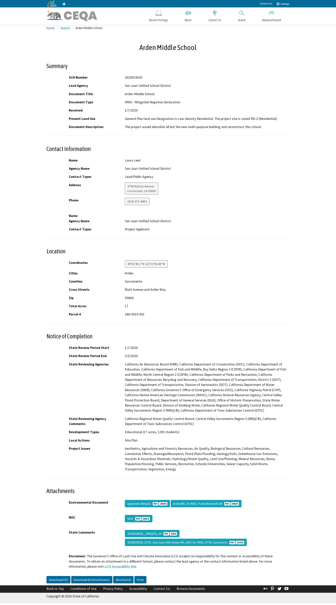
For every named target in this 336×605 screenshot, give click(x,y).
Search (241, 20)
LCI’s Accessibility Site (120, 566)
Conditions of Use (83, 589)
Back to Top (55, 589)
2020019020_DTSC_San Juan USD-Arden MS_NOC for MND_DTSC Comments (185, 542)
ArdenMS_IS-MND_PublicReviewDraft (205, 504)
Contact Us (266, 3)
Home (50, 28)
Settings (284, 4)
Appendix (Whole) (146, 504)
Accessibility (138, 589)
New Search (123, 580)
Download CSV (58, 580)
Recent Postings (158, 20)
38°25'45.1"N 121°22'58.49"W (146, 264)
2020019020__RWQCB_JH (151, 534)
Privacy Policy (113, 589)
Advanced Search (271, 20)
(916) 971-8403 (137, 201)
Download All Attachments (92, 580)
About (188, 20)
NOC (138, 519)
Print (140, 580)
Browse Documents (191, 589)
